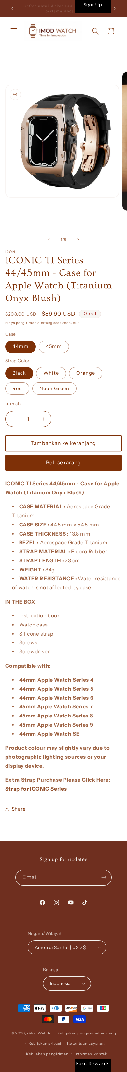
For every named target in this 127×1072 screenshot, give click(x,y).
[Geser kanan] (78, 239)
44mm (20, 346)
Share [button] (19, 809)
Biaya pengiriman (21, 323)
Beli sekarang (63, 462)
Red (17, 388)
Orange (85, 373)
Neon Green (54, 388)
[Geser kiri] (49, 239)
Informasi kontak (91, 1054)
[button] (13, 31)
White (51, 373)
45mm (54, 346)
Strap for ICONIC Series (36, 789)
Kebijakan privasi (44, 1043)
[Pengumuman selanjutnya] (114, 9)
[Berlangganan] (103, 878)
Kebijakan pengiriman (47, 1054)
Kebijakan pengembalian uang (86, 1033)
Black (19, 373)
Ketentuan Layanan (86, 1043)
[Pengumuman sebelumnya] (12, 9)
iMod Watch (38, 1033)
